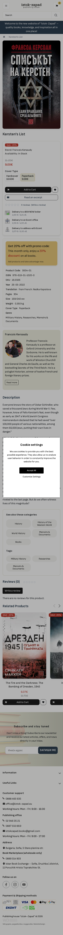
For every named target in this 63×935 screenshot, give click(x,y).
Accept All (31, 470)
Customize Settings (32, 476)
